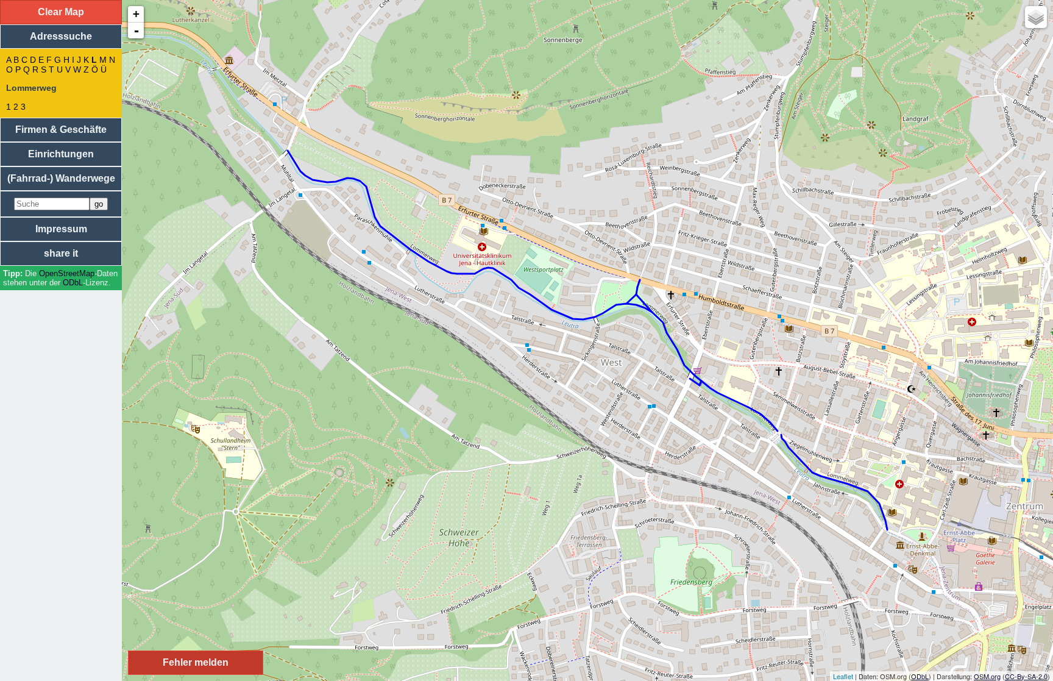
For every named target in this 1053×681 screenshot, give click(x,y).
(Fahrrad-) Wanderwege (61, 178)
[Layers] (1036, 17)
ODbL (73, 282)
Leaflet (843, 676)
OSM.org (987, 676)
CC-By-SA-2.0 (1026, 676)
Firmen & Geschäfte (61, 129)
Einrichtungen (61, 154)
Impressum (61, 229)
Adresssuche (61, 36)
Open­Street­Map (66, 273)
